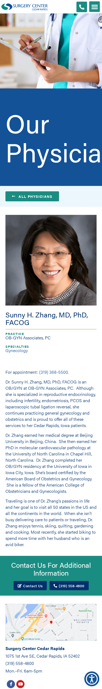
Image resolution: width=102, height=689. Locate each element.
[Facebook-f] (11, 684)
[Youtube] (20, 684)
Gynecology (16, 350)
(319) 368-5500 (53, 372)
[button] (94, 6)
